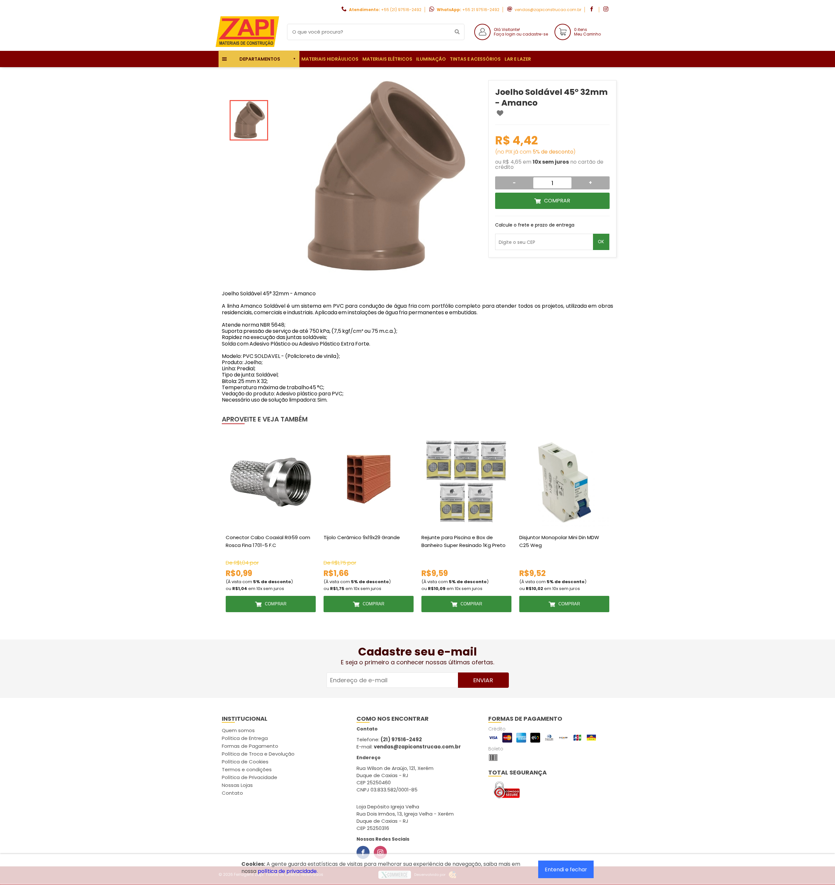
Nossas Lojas (237, 785)
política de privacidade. (288, 871)
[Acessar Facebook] (592, 9)
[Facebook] (363, 852)
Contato (232, 792)
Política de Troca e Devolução (258, 753)
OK (601, 242)
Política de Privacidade (249, 777)
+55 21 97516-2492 (480, 9)
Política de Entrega (245, 738)
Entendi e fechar (566, 869)
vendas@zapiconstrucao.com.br (548, 9)
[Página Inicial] (248, 45)
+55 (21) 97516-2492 (401, 9)
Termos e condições (247, 769)
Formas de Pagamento (250, 746)
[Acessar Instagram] (606, 9)
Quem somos (238, 730)
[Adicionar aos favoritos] (500, 113)
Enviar (483, 680)
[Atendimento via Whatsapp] (797, 848)
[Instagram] (380, 852)
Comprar (557, 200)
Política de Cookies (245, 761)
